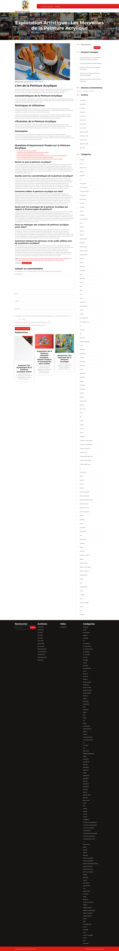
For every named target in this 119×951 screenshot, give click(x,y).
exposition (82, 349)
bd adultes (82, 270)
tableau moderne (84, 571)
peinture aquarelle (84, 496)
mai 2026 (82, 112)
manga (81, 424)
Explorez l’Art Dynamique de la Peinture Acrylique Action (24, 368)
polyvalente (28, 260)
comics (81, 310)
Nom (16, 293)
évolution (41, 258)
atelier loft (82, 242)
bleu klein (82, 278)
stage (81, 547)
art (80, 179)
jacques (82, 397)
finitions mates (59, 258)
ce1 (80, 294)
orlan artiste (83, 472)
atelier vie (82, 258)
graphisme (82, 373)
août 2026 (82, 100)
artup (81, 223)
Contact (58, 6)
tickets (81, 579)
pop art (81, 523)
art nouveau (83, 199)
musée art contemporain (86, 444)
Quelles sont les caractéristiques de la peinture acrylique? (33, 152)
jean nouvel (83, 409)
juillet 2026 (82, 104)
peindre (82, 480)
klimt (81, 412)
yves (81, 610)
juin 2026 (82, 108)
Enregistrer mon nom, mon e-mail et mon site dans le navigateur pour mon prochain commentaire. (43, 316)
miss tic (82, 432)
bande (81, 262)
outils (69, 258)
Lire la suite (23, 348)
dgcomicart (28, 81)
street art (82, 551)
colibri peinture (84, 306)
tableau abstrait (84, 563)
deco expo (82, 337)
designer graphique (85, 341)
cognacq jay (83, 302)
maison (82, 420)
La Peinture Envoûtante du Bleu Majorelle (90, 63)
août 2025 (82, 147)
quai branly (82, 527)
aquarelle (82, 175)
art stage (82, 207)
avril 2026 (82, 116)
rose (81, 535)
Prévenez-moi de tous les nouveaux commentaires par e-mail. (33, 322)
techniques (56, 260)
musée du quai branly (85, 460)
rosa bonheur (83, 531)
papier (81, 476)
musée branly (83, 452)
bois (81, 286)
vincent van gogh (84, 602)
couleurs (36, 258)
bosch (81, 290)
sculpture (82, 543)
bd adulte (82, 266)
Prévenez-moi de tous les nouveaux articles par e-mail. (31, 325)
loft (80, 416)
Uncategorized (83, 586)
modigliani (82, 436)
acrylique (82, 159)
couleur (82, 314)
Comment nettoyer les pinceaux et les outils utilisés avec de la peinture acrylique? (39, 159)
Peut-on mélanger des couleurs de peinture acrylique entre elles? (35, 157)
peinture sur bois (84, 503)
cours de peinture (84, 322)
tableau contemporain (85, 567)
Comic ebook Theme (21, 949)
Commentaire (19, 274)
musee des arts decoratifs (86, 456)
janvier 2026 (83, 128)
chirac (81, 298)
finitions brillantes (49, 258)
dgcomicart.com (22, 11)
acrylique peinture (24, 258)
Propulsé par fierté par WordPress (95, 949)
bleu (81, 274)
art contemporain (84, 191)
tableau (82, 559)
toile (81, 583)
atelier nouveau (84, 250)
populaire (35, 260)
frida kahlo (82, 361)
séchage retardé (42, 260)
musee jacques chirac (85, 464)
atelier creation (83, 238)
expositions (82, 353)
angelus (82, 171)
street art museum (84, 555)
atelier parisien (83, 254)
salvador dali (83, 539)
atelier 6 (82, 235)
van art (81, 590)
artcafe (81, 211)
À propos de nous (47, 6)
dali (81, 333)
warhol (81, 606)
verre (81, 598)
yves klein (82, 614)
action (81, 163)
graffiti (81, 369)
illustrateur (82, 385)
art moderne (83, 195)
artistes (31, 258)
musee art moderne (85, 448)
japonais (82, 405)
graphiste (82, 377)
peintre (81, 484)
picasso (81, 515)
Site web (17, 308)
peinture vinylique (84, 511)
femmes (82, 357)
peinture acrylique (47, 32)
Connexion (63, 627)
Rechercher (86, 44)
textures (62, 260)
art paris (82, 203)
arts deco (82, 215)
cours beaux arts (84, 318)
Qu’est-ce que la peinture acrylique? (27, 150)
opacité (66, 258)
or (80, 468)
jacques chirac (83, 401)
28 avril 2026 (19, 82)
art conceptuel (83, 187)
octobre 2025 (83, 140)
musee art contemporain (86, 440)
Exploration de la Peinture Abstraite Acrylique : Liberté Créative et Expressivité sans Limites (44, 357)
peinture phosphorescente (86, 499)
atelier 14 (82, 227)
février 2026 (83, 124)
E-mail (17, 301)
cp (80, 325)
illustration (82, 389)
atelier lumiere (83, 246)
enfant (81, 345)
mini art (82, 428)
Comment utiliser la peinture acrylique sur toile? (30, 154)
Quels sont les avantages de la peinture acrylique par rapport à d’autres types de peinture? (42, 155)
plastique (82, 519)
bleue (81, 282)
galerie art (82, 365)
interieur (82, 393)
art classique (83, 183)
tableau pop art (84, 575)
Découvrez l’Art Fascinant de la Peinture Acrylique (65, 358)
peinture (82, 488)
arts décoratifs (83, 219)
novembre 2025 (84, 136)
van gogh (82, 594)
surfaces (50, 260)
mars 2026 (82, 120)
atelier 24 (82, 231)
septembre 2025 (84, 143)
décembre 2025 (84, 132)
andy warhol (83, 167)
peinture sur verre (84, 507)
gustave (82, 381)
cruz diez (82, 329)
